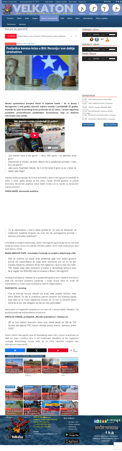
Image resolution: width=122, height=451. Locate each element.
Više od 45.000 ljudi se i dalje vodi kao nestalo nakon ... (68, 413)
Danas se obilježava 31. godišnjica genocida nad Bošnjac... (13, 414)
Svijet (27, 18)
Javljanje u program (61, 1)
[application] (99, 34)
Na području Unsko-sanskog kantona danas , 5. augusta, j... (50, 399)
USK (62, 18)
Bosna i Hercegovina (49, 18)
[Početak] (85, 34)
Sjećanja (22, 24)
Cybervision (106, 441)
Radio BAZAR (49, 1)
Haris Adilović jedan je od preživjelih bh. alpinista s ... (68, 398)
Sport (78, 18)
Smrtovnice (11, 24)
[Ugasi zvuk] (107, 34)
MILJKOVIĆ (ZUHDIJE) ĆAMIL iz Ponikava (102, 115)
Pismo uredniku (102, 18)
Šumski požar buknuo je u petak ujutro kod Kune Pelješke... (31, 399)
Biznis (70, 18)
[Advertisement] (48, 95)
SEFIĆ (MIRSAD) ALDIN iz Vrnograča (100, 103)
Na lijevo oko (82, 1)
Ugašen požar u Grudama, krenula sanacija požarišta (38, 36)
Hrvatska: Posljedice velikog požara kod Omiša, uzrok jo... (14, 398)
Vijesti (19, 18)
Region (35, 18)
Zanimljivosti (87, 18)
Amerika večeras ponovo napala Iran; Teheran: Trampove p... (32, 414)
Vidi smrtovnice (88, 125)
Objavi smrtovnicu (110, 125)
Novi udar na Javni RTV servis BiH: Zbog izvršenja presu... (14, 371)
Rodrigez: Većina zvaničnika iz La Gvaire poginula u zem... (49, 414)
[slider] (112, 34)
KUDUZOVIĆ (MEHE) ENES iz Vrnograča (101, 119)
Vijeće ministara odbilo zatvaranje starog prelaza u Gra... (68, 372)
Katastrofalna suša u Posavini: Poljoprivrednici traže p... (32, 372)
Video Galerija (73, 1)
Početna (10, 18)
